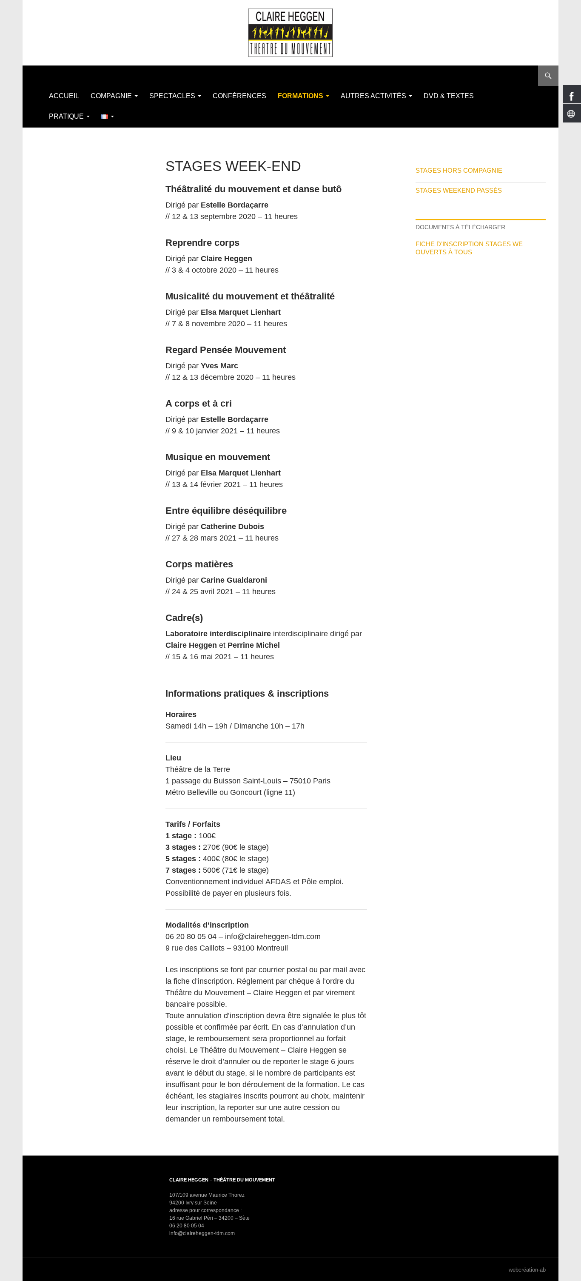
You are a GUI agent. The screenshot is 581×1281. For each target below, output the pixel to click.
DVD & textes (449, 96)
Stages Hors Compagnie (459, 170)
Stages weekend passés (459, 190)
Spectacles (172, 96)
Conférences (239, 96)
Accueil (64, 96)
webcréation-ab (527, 1270)
